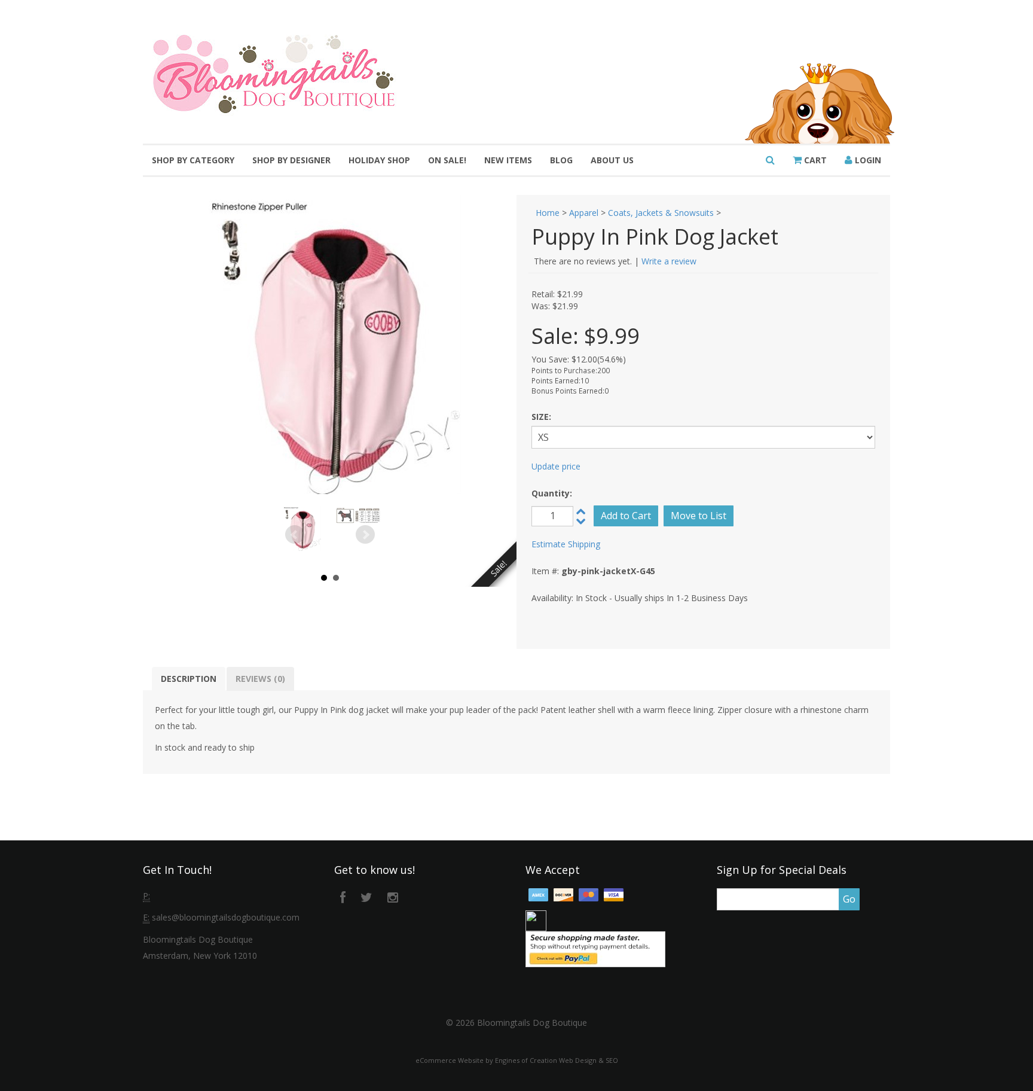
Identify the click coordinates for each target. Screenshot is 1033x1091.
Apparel (583, 212)
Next (365, 534)
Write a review (668, 261)
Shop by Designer (291, 160)
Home (548, 212)
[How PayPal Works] (595, 948)
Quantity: (551, 493)
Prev (294, 534)
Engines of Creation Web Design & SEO (556, 1060)
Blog (561, 160)
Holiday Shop (379, 160)
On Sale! (447, 160)
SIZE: (541, 416)
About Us (612, 160)
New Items (508, 160)
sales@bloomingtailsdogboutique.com (225, 917)
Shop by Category (193, 160)
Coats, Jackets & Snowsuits (661, 212)
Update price (555, 466)
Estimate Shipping (565, 544)
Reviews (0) (260, 678)
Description (188, 678)
